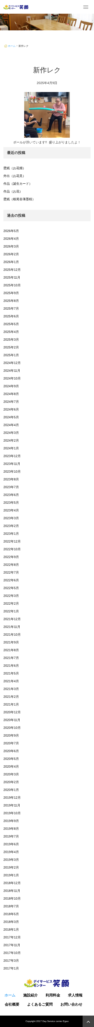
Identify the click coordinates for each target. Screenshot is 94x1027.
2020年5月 (11, 759)
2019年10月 (12, 813)
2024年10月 (12, 378)
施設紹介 (30, 995)
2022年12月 (12, 541)
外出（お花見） (14, 176)
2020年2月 (11, 782)
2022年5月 (11, 588)
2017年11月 (11, 945)
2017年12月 (12, 937)
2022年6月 (11, 580)
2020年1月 (11, 790)
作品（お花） (13, 191)
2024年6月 (11, 409)
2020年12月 (12, 712)
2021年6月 (11, 665)
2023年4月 (11, 510)
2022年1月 (11, 611)
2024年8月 (11, 394)
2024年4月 (11, 425)
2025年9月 (11, 293)
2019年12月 (12, 797)
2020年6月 (11, 751)
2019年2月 (11, 867)
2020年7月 (11, 743)
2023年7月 (11, 487)
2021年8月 (11, 650)
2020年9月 (11, 735)
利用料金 (53, 995)
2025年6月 (11, 316)
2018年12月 (12, 883)
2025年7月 (11, 308)
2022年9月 (11, 557)
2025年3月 (11, 339)
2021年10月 (12, 634)
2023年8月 (11, 479)
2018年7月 (11, 906)
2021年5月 (11, 673)
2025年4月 (11, 332)
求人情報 (75, 995)
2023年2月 (11, 526)
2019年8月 (11, 828)
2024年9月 (11, 386)
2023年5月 (11, 502)
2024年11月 (11, 370)
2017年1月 (11, 968)
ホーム (12, 46)
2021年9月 (11, 642)
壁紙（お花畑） (14, 168)
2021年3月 (11, 689)
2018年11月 (11, 891)
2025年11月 (11, 277)
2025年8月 (11, 301)
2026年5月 (11, 231)
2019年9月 (11, 821)
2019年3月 (11, 859)
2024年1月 (11, 448)
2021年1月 (11, 704)
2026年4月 (11, 238)
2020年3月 (11, 774)
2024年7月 (11, 401)
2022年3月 (11, 596)
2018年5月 (11, 914)
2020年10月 (12, 727)
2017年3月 (11, 960)
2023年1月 (11, 533)
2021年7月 (11, 658)
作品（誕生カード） (17, 183)
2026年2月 (11, 254)
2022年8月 (11, 564)
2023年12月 (12, 456)
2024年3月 (11, 432)
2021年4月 (11, 681)
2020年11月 (11, 720)
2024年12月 (12, 363)
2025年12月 (12, 269)
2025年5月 (11, 324)
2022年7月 (11, 572)
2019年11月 (11, 805)
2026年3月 (11, 246)
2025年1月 (11, 355)
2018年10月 (12, 898)
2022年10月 (12, 549)
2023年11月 (11, 464)
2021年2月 (11, 696)
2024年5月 (11, 417)
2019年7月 (11, 836)
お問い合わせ (71, 1004)
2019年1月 (11, 875)
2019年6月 (11, 844)
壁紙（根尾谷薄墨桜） (19, 199)
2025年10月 (12, 285)
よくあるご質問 (40, 1004)
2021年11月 (11, 627)
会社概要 (12, 1004)
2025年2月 (11, 347)
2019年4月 (11, 852)
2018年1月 (11, 929)
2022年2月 (11, 603)
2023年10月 (12, 471)
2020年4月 (11, 766)
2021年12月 (12, 619)
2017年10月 (12, 953)
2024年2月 (11, 440)
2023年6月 (11, 495)
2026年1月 (11, 262)
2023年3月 (11, 518)
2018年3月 (11, 922)
